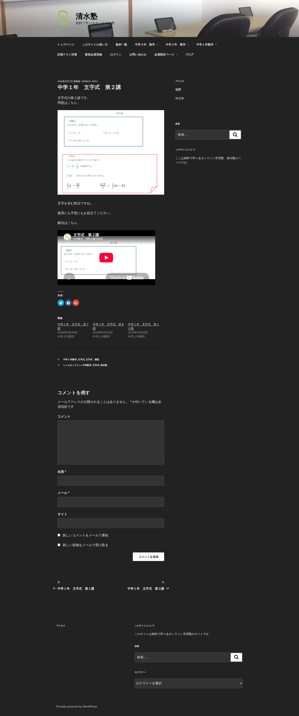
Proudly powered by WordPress (76, 706)
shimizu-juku (90, 81)
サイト (62, 514)
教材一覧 (121, 44)
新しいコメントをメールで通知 (85, 535)
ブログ (189, 54)
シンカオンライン (72, 365)
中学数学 (86, 365)
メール (63, 493)
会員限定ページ (164, 54)
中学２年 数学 (176, 44)
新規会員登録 (93, 54)
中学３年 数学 (145, 44)
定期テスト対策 (67, 54)
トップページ (65, 44)
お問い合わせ (137, 54)
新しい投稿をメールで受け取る (85, 545)
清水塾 (87, 16)
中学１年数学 (205, 44)
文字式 (81, 359)
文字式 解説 (92, 359)
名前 (62, 471)
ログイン (115, 54)
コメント (64, 416)
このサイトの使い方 (95, 44)
